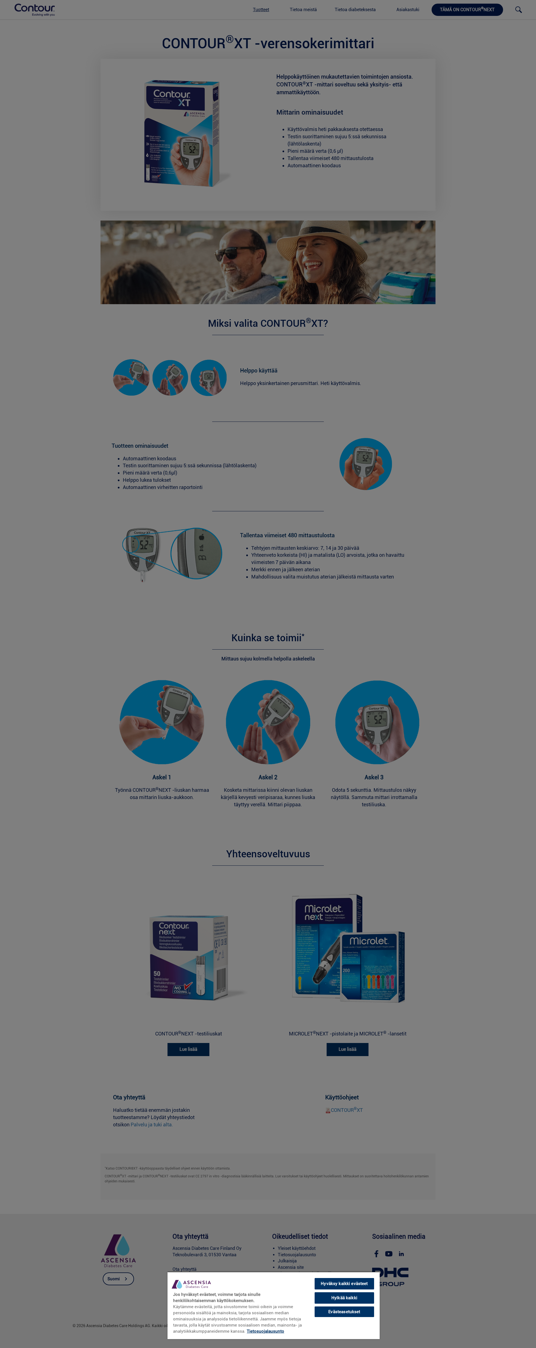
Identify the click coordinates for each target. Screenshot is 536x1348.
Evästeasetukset (344, 1311)
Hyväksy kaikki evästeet (344, 1283)
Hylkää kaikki (344, 1297)
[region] (274, 1305)
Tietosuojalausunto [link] (265, 1331)
